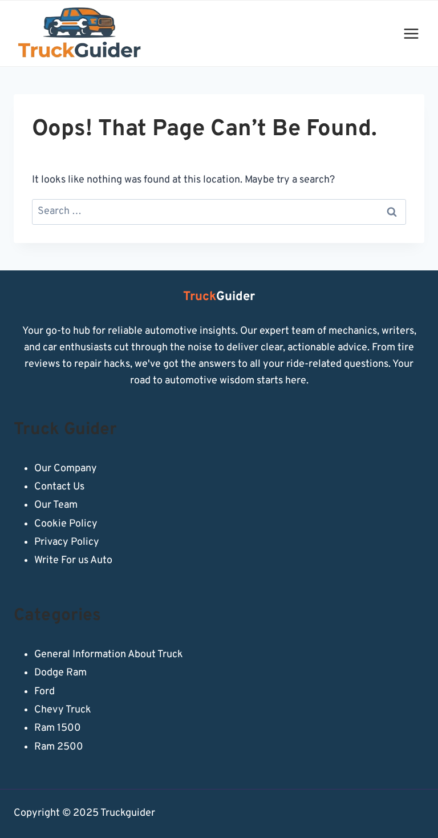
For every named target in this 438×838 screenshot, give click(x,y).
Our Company (65, 468)
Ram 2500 (58, 747)
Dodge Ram (60, 672)
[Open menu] (411, 33)
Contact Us (59, 486)
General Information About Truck (108, 654)
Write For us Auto (73, 560)
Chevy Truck (62, 709)
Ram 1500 (57, 728)
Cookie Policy (66, 524)
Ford (44, 691)
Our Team (56, 505)
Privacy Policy (66, 542)
